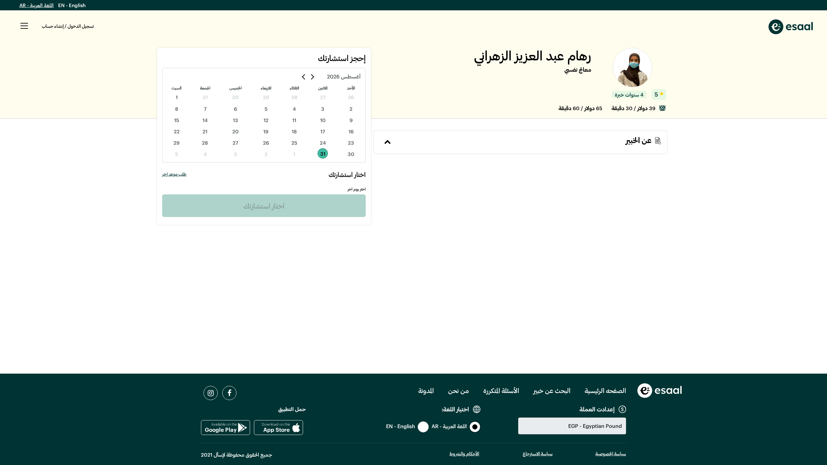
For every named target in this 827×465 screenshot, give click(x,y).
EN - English (72, 5)
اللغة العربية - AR (36, 5)
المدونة (426, 390)
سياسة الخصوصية (610, 453)
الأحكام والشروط (464, 453)
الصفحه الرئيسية (605, 390)
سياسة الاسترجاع (538, 453)
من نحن (458, 390)
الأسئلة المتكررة (501, 390)
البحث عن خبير (552, 390)
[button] (24, 29)
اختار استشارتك (263, 206)
